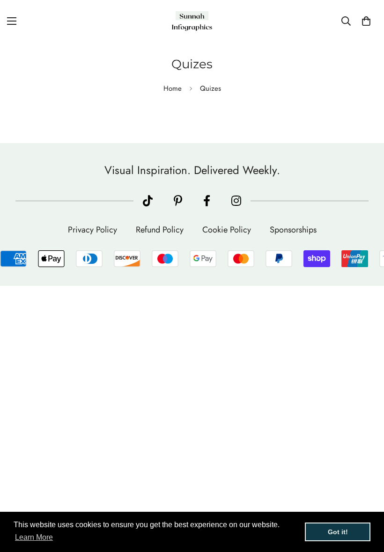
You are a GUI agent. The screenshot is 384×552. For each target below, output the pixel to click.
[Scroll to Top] (366, 501)
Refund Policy (160, 230)
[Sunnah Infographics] (192, 21)
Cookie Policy (226, 230)
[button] (366, 21)
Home (172, 88)
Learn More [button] (34, 537)
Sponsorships (293, 230)
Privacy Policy (92, 230)
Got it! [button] (338, 532)
